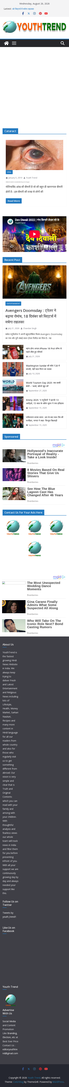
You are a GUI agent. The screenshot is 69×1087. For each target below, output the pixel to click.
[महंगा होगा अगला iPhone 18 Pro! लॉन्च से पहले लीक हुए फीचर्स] (13, 352)
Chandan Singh (30, 328)
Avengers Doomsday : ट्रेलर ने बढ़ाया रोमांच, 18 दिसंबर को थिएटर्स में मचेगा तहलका (30, 316)
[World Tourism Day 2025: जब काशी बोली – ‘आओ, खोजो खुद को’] (13, 386)
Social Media (9, 1021)
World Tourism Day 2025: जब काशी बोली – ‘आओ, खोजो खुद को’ (43, 384)
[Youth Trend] (6, 43)
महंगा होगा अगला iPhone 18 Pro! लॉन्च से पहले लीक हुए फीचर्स (44, 350)
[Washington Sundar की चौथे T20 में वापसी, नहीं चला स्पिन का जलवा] (13, 369)
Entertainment (13, 303)
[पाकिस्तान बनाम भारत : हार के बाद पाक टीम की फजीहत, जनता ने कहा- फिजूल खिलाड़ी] (13, 421)
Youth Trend (31, 177)
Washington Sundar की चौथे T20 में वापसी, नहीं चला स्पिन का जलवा (43, 367)
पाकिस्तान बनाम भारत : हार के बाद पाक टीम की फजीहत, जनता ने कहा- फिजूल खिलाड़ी (44, 419)
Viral (9, 172)
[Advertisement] (34, 83)
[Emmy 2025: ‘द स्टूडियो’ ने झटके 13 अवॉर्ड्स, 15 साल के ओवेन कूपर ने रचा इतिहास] (13, 404)
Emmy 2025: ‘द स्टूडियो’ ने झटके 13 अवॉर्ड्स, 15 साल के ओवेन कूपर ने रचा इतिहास (45, 401)
